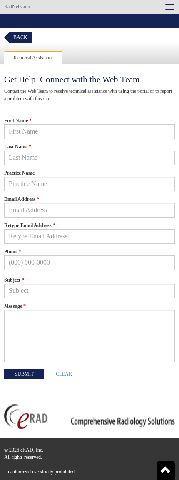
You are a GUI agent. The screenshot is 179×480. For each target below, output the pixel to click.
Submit (24, 374)
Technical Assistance (33, 58)
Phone (12, 252)
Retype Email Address (29, 225)
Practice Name (19, 173)
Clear (64, 374)
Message (15, 306)
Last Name (17, 147)
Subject (14, 280)
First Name (18, 121)
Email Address (21, 199)
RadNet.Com (17, 7)
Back (20, 37)
